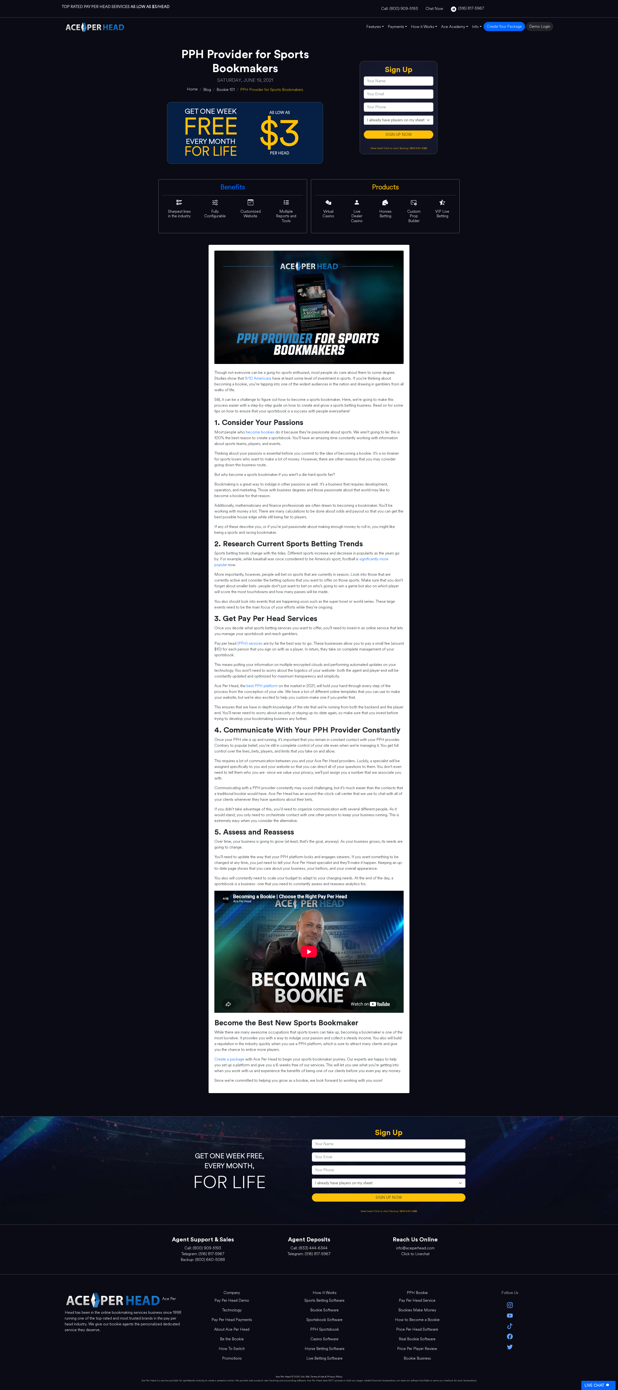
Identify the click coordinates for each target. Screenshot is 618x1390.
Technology (232, 1310)
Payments (396, 26)
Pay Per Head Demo (231, 1300)
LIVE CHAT (594, 1385)
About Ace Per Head (231, 1329)
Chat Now (434, 8)
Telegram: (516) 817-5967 (202, 1254)
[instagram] (509, 1305)
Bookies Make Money (417, 1310)
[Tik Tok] (509, 1326)
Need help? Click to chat (384, 148)
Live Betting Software (324, 1358)
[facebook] (509, 1336)
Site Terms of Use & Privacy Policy (323, 1376)
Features (373, 26)
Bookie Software (324, 1310)
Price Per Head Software (417, 1329)
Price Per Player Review (417, 1348)
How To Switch (232, 1348)
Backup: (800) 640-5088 (413, 148)
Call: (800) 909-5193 (399, 8)
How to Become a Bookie (417, 1319)
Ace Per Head (283, 1376)
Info (475, 26)
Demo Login (539, 26)
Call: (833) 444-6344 (309, 1248)
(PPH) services (249, 643)
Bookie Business (417, 1358)
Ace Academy (453, 26)
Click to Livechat (415, 1254)
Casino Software (324, 1339)
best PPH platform (262, 686)
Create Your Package (504, 26)
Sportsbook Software (324, 1319)
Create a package (229, 1059)
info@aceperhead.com (415, 1248)
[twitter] (509, 1346)
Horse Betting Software (324, 1348)
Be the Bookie (232, 1339)
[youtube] (509, 1315)
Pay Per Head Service (417, 1300)
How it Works (422, 26)
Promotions (232, 1358)
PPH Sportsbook (324, 1329)
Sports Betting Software (324, 1300)
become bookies (260, 432)
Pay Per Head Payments (231, 1319)
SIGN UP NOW (399, 134)
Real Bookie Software (417, 1339)
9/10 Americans (258, 378)
